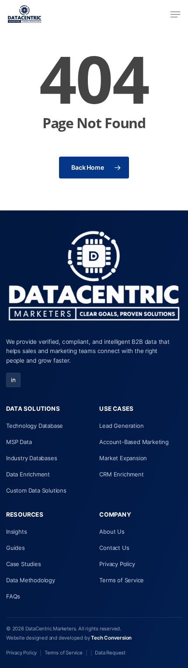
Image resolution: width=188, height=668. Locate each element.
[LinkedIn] (13, 380)
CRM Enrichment (121, 474)
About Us (111, 531)
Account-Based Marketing (133, 441)
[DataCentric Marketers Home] (94, 277)
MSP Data (18, 441)
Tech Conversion (111, 638)
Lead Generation (121, 425)
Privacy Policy (117, 563)
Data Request (110, 653)
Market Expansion (123, 458)
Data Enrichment (28, 474)
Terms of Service (121, 580)
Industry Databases (31, 458)
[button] (175, 14)
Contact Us (114, 547)
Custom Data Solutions (36, 490)
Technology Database (34, 425)
